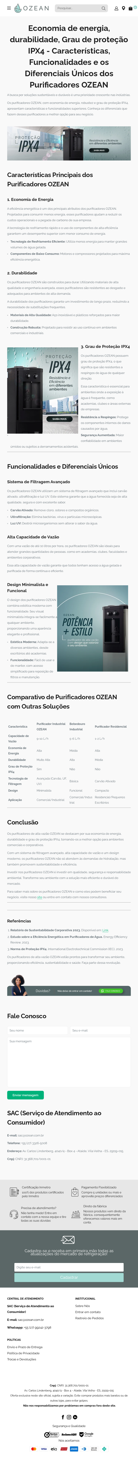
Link (105, 930)
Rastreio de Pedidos (89, 1318)
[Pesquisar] (103, 8)
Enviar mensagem (25, 1095)
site (39, 897)
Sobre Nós (82, 1306)
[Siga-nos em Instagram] (69, 1416)
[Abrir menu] (9, 8)
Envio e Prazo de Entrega (24, 1347)
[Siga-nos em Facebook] (63, 1416)
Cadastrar (69, 1277)
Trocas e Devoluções (21, 1359)
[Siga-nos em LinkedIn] (75, 1416)
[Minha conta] (116, 8)
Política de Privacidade (23, 1353)
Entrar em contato (88, 1312)
